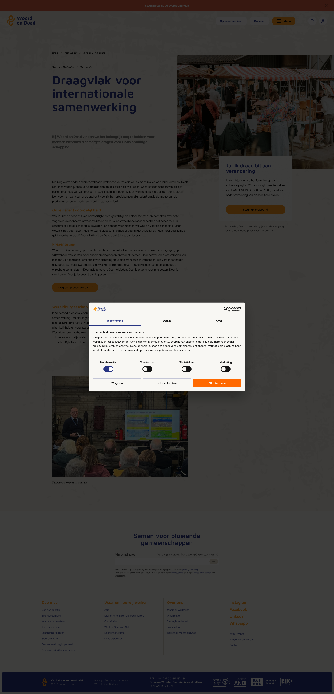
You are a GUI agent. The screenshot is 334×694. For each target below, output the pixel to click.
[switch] (147, 369)
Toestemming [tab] (114, 320)
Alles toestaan (217, 382)
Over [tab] (219, 320)
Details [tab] (167, 320)
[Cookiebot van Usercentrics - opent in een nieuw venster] (226, 309)
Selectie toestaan (167, 382)
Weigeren (117, 382)
